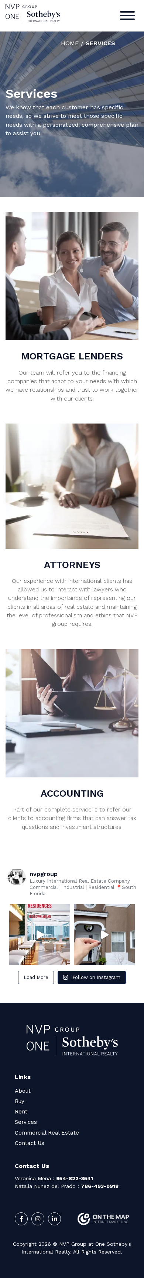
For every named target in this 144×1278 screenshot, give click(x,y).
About (23, 1091)
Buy (19, 1101)
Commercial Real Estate (47, 1132)
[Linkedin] (54, 1218)
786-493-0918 (100, 1186)
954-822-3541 (74, 1178)
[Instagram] (37, 1218)
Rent (21, 1111)
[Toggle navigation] (127, 16)
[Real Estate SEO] (103, 1218)
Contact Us (29, 1143)
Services (26, 1122)
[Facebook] (21, 1218)
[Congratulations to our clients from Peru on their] (104, 934)
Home (70, 43)
